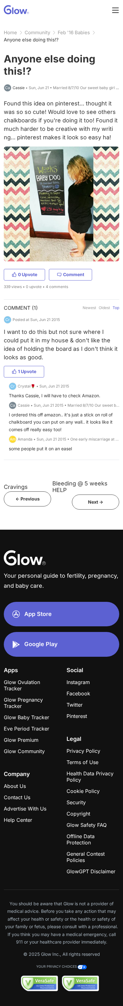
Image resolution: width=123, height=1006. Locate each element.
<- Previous (27, 498)
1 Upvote (27, 371)
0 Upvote (27, 274)
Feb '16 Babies (74, 32)
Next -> (95, 502)
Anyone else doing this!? (31, 40)
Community (37, 32)
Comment (73, 274)
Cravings (16, 487)
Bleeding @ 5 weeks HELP (80, 486)
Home (10, 32)
